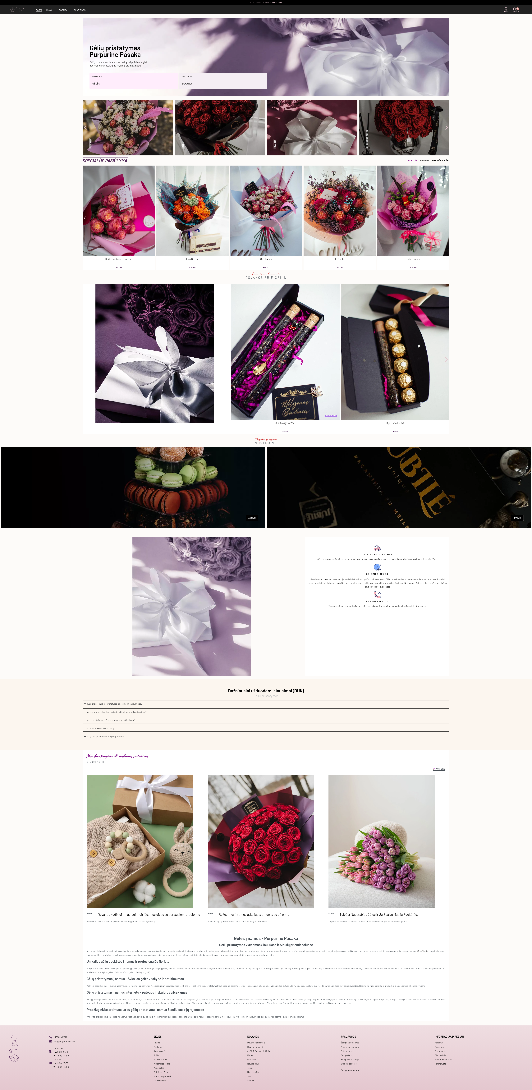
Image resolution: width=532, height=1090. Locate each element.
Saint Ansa (266, 258)
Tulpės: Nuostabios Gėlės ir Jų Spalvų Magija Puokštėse (379, 914)
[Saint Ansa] (266, 211)
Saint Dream (413, 258)
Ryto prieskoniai (395, 423)
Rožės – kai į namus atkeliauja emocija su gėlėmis (254, 914)
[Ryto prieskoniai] (395, 352)
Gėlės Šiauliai (422, 951)
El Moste (339, 258)
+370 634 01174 (60, 1037)
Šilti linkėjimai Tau (285, 423)
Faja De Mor (192, 258)
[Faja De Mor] (192, 211)
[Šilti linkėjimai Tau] (285, 352)
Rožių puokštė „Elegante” (118, 258)
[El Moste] (340, 211)
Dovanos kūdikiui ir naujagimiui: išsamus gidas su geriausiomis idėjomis (149, 914)
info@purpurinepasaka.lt (65, 1041)
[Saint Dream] (413, 211)
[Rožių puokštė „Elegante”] (119, 211)
